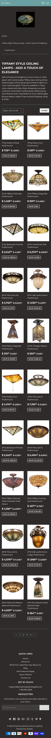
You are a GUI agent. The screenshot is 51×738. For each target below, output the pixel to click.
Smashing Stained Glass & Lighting (27, 726)
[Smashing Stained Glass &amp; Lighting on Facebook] (14, 719)
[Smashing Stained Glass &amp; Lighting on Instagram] (28, 719)
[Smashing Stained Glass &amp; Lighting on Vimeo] (36, 719)
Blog (25, 668)
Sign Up (44, 708)
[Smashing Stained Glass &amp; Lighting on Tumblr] (32, 719)
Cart (47, 3)
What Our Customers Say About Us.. (25, 665)
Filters (44, 110)
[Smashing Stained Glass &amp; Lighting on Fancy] (40, 719)
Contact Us (25, 678)
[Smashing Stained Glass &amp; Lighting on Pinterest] (18, 719)
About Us (25, 662)
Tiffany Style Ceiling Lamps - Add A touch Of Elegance (24, 43)
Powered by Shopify (24, 729)
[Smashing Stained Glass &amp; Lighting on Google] (23, 719)
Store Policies (25, 674)
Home (4, 36)
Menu (7, 3)
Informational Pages (25, 671)
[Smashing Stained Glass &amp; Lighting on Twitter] (10, 719)
